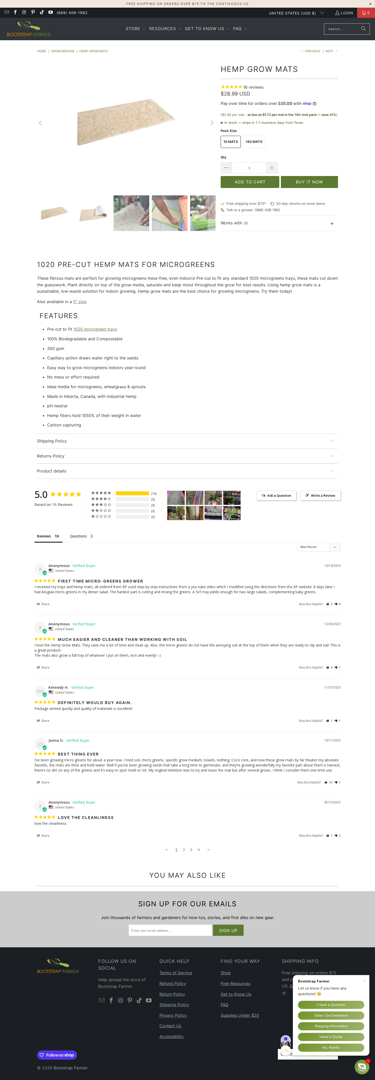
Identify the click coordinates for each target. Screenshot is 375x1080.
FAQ (224, 1004)
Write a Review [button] (323, 495)
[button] (136, 29)
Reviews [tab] (44, 536)
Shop (226, 972)
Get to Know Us (236, 994)
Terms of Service (175, 972)
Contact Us (170, 1025)
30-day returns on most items (300, 203)
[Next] (212, 123)
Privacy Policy (173, 1015)
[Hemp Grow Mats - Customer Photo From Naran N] (213, 513)
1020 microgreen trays (95, 329)
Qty (224, 157)
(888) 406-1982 (72, 12)
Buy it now (309, 181)
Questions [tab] (78, 536)
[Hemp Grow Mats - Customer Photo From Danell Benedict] (176, 498)
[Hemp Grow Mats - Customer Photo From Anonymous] (194, 513)
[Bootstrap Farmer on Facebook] (15, 12)
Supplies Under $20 (240, 1015)
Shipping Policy (174, 1004)
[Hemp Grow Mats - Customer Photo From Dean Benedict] (232, 498)
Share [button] (45, 604)
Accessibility (171, 1036)
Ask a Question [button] (279, 495)
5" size (79, 301)
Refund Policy (172, 983)
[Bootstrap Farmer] (28, 29)
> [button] (208, 849)
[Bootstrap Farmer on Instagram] (24, 12)
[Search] (363, 29)
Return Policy (172, 994)
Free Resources (235, 983)
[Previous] (41, 123)
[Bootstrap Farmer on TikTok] (41, 12)
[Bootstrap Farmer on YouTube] (50, 12)
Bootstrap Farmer (70, 1067)
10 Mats (230, 142)
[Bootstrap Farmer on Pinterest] (32, 12)
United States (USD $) (293, 13)
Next (330, 51)
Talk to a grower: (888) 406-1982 (253, 210)
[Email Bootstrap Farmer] (6, 12)
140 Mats (254, 142)
